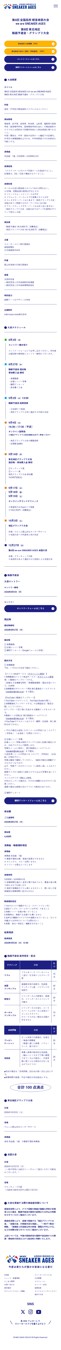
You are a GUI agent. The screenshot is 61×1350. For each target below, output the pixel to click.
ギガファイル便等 (36, 674)
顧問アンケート (17, 384)
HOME (6, 1275)
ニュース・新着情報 (12, 1278)
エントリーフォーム (17, 351)
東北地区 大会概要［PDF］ (28, 44)
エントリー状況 (41, 1285)
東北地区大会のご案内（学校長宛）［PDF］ (28, 51)
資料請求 (7, 1288)
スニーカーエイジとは (43, 1275)
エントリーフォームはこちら (28, 59)
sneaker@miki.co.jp (15, 692)
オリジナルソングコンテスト (46, 1291)
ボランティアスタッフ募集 (14, 1291)
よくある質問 (9, 1281)
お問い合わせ (9, 1285)
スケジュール (40, 1281)
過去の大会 (39, 1294)
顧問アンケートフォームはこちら (28, 67)
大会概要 (38, 1278)
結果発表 (38, 1288)
